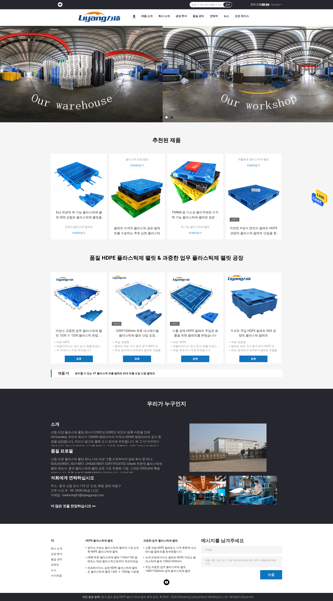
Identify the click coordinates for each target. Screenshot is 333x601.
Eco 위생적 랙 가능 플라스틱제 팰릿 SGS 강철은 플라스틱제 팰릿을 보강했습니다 (79, 215)
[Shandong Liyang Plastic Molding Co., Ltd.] (99, 17)
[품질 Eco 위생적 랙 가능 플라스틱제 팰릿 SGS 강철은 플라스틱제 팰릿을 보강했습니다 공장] (79, 182)
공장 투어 (181, 16)
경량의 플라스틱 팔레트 (79, 226)
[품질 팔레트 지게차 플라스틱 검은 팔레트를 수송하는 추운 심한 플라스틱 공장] (137, 197)
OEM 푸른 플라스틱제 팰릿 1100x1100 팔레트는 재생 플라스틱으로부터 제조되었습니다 (112, 560)
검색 (227, 4)
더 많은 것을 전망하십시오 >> (73, 506)
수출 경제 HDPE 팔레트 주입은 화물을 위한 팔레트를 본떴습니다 (195, 333)
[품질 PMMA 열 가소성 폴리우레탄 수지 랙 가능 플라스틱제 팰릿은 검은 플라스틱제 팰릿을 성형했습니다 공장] (195, 182)
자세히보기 (79, 232)
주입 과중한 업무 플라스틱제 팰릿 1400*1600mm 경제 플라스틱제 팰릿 (167, 568)
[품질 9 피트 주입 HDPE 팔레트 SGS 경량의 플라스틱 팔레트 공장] (253, 300)
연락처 (214, 16)
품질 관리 (198, 16)
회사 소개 (164, 16)
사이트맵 (56, 575)
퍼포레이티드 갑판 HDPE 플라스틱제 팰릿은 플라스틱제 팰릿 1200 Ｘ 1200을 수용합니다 (113, 570)
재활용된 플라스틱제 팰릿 (253, 159)
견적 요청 (256, 4)
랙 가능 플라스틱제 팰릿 (195, 226)
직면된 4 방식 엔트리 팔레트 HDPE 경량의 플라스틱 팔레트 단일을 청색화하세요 (253, 231)
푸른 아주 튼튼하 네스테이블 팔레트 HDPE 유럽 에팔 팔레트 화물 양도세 (118, 373)
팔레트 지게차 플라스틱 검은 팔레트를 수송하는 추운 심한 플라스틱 (137, 230)
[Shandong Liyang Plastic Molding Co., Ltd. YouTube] (60, 4)
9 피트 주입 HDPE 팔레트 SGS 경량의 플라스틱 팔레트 (253, 333)
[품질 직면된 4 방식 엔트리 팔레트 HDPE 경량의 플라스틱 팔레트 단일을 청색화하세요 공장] (253, 197)
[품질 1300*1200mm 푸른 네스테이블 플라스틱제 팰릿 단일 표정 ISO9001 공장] (137, 300)
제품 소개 (147, 16)
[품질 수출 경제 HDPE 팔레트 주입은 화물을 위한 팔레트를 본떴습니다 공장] (195, 300)
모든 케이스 (242, 16)
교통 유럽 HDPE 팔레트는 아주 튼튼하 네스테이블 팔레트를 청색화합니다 (171, 549)
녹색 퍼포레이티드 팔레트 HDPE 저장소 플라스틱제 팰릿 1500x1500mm (170, 559)
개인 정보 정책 (91, 596)
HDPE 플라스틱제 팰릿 (99, 540)
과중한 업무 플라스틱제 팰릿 (160, 540)
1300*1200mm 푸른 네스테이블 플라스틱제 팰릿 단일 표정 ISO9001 (137, 333)
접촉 (78, 358)
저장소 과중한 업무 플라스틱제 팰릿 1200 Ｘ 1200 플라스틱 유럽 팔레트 (79, 333)
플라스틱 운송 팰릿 (137, 159)
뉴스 (226, 16)
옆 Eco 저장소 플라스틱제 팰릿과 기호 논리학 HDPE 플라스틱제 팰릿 (113, 549)
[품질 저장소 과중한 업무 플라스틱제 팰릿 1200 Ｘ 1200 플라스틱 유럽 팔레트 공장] (79, 300)
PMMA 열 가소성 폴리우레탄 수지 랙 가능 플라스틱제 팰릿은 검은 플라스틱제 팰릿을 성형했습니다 (195, 215)
